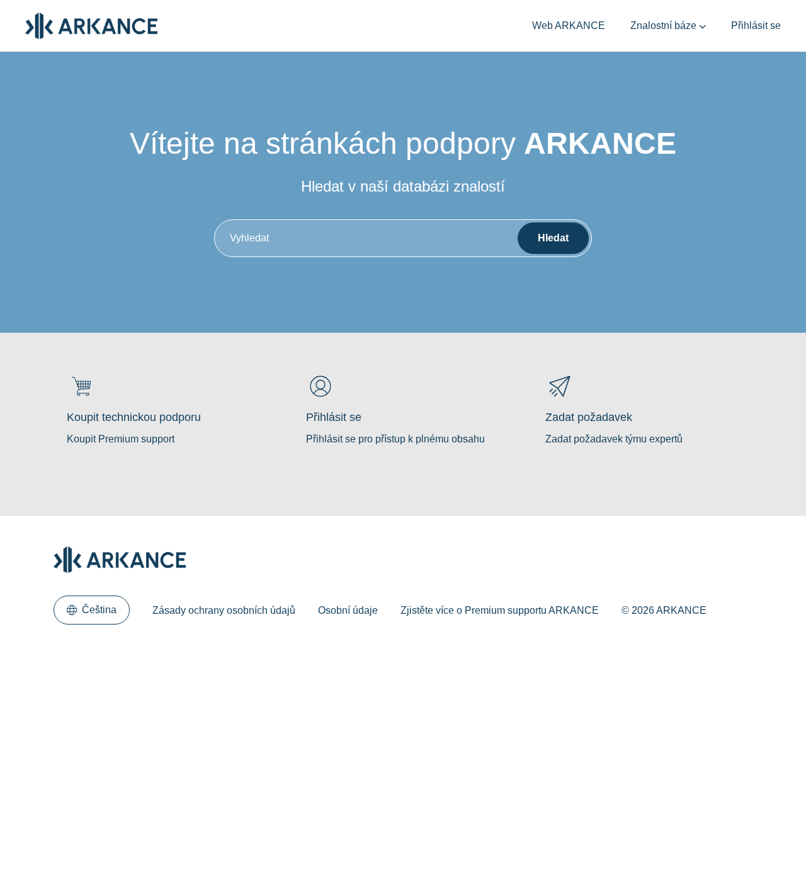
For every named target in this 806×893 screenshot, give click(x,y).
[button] (92, 610)
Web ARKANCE (568, 25)
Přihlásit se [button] (756, 25)
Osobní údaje (348, 610)
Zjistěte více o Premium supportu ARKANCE (499, 610)
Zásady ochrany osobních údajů (223, 610)
